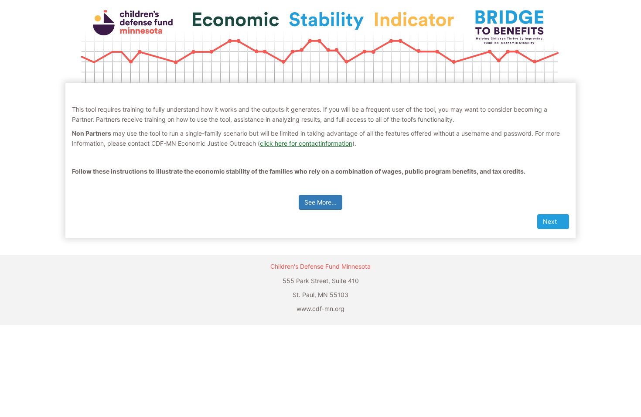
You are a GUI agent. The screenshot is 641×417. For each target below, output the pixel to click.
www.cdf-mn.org (320, 308)
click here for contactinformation (306, 143)
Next (551, 221)
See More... (320, 202)
